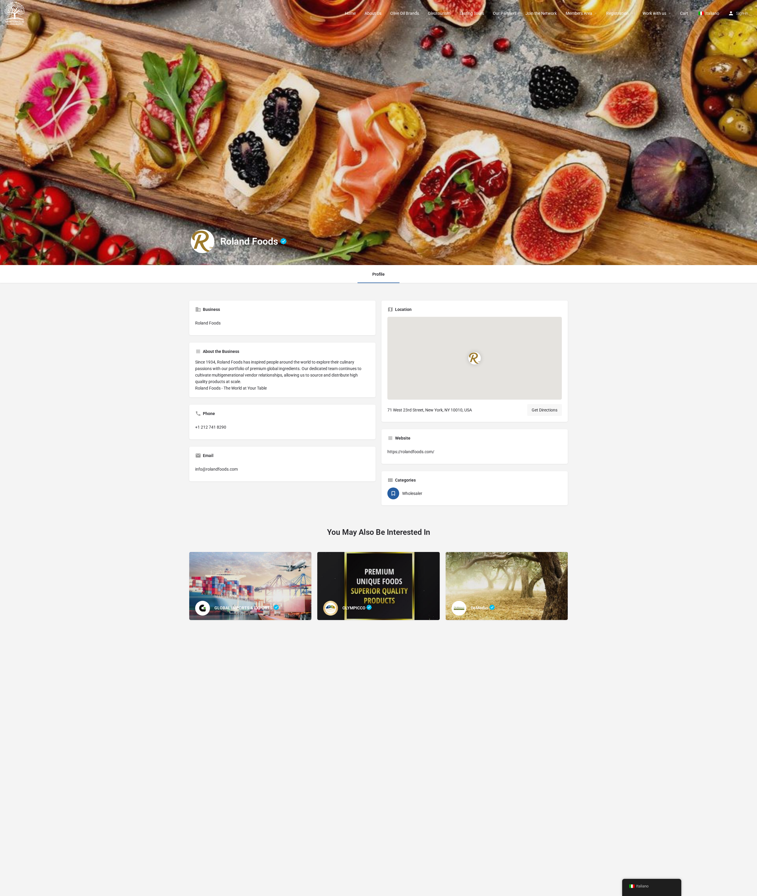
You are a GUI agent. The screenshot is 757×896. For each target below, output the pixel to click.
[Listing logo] (202, 241)
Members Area (579, 13)
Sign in (742, 13)
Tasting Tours (471, 13)
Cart (684, 13)
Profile (378, 274)
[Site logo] (15, 12)
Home (350, 13)
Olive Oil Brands (404, 13)
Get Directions (544, 410)
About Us (373, 13)
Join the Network (541, 13)
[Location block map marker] (474, 358)
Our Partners (505, 13)
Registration (617, 13)
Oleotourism (439, 13)
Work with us (654, 13)
